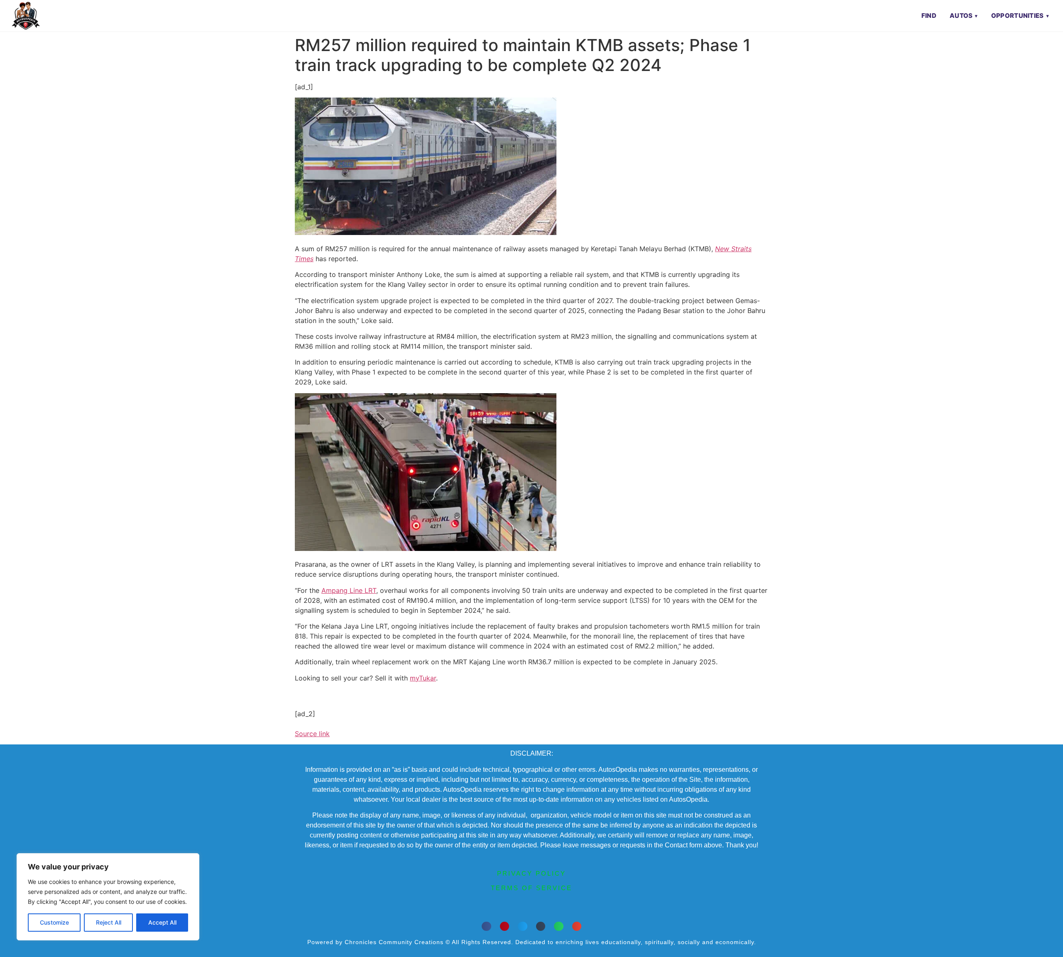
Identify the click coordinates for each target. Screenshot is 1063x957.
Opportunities (1017, 16)
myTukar (423, 678)
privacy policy (531, 873)
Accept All (162, 922)
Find (928, 16)
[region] (108, 896)
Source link (312, 733)
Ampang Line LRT (348, 590)
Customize (54, 922)
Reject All (108, 922)
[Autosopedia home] (26, 16)
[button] (486, 926)
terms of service (531, 887)
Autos (961, 16)
